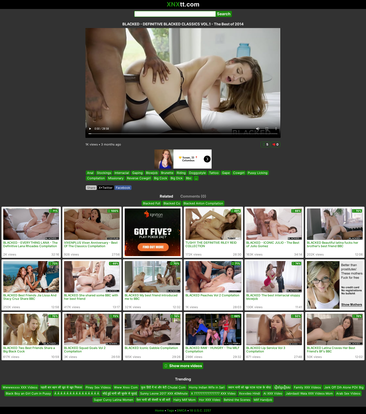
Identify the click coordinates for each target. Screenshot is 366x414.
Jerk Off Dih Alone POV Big (344, 387)
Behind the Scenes (237, 400)
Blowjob (152, 173)
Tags (170, 410)
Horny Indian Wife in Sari (207, 387)
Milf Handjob (263, 400)
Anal (90, 173)
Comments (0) (193, 196)
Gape (226, 173)
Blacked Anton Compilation (203, 203)
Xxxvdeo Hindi (249, 393)
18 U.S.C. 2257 (200, 410)
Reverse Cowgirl (139, 178)
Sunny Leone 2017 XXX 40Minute (164, 393)
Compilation (96, 178)
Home (159, 410)
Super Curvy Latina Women (113, 400)
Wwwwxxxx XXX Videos (20, 387)
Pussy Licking (257, 173)
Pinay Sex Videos (98, 387)
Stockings (104, 173)
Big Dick (177, 178)
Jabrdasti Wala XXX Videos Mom (309, 393)
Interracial (122, 173)
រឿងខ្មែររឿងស (282, 387)
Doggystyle (197, 173)
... (196, 178)
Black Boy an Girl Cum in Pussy (28, 393)
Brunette (167, 173)
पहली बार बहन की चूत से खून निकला (61, 387)
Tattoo (214, 173)
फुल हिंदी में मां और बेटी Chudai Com (163, 387)
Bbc (189, 178)
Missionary (116, 178)
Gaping (137, 173)
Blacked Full (151, 203)
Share (91, 188)
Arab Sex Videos (348, 393)
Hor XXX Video (209, 400)
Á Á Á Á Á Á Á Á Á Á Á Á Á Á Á (76, 393)
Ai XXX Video (272, 393)
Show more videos (185, 365)
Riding (181, 173)
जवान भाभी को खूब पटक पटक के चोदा (249, 387)
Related (166, 196)
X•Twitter (105, 188)
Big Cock (160, 178)
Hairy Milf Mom (184, 400)
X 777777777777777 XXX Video (213, 393)
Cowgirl (238, 173)
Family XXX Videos (307, 387)
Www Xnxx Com (126, 387)
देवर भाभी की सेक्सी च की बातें (153, 400)
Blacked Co (172, 203)
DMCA (182, 410)
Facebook (123, 188)
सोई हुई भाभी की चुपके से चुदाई (120, 393)
